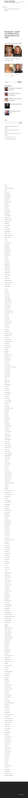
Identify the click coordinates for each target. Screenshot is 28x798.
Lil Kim (6, 571)
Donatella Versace (8, 335)
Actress (6, 186)
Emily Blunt (7, 353)
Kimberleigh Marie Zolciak (9, 539)
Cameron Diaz (7, 272)
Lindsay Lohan (7, 583)
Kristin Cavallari (7, 545)
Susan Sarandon (8, 738)
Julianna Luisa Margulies (9, 482)
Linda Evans (7, 579)
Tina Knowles (7, 755)
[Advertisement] (14, 22)
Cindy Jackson (7, 310)
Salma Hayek (7, 710)
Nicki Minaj (7, 653)
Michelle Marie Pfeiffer (9, 638)
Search (6, 120)
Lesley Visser (7, 569)
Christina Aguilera (8, 300)
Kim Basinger (7, 526)
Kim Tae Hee (7, 535)
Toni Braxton (7, 759)
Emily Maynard (7, 357)
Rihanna (6, 698)
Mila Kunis (6, 645)
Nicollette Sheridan (8, 659)
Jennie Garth (7, 441)
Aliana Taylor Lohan (8, 202)
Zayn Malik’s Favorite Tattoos (15, 104)
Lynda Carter (7, 592)
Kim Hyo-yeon (7, 530)
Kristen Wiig (7, 543)
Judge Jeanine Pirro (8, 475)
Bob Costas (7, 260)
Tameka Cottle (7, 744)
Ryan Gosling (7, 708)
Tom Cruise (7, 757)
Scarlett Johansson (8, 722)
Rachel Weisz (7, 691)
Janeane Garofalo (8, 435)
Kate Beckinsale (7, 500)
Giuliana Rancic (7, 394)
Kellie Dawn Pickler (8, 522)
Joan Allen (6, 467)
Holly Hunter (7, 416)
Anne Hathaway (7, 229)
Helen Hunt (7, 412)
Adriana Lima (7, 192)
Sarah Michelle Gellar (8, 720)
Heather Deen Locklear (9, 408)
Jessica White (7, 465)
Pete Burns (7, 679)
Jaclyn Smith (7, 429)
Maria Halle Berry (8, 606)
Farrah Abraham (7, 370)
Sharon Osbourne (8, 728)
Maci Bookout (7, 594)
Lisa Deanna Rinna (8, 585)
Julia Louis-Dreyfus (8, 478)
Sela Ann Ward (7, 724)
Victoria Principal (8, 765)
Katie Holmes (7, 516)
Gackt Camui (7, 382)
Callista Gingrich (7, 270)
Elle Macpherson (8, 347)
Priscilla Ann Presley (8, 685)
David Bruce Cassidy (8, 321)
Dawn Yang (7, 325)
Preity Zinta (7, 683)
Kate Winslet (7, 506)
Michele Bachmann (8, 636)
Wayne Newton (7, 769)
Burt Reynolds (7, 266)
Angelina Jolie (7, 221)
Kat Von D (6, 498)
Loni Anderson (7, 588)
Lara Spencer (7, 555)
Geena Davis (7, 388)
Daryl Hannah (7, 319)
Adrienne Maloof (8, 196)
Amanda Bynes (7, 213)
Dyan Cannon (7, 343)
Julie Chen (6, 488)
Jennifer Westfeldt (8, 455)
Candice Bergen (7, 274)
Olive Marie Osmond (8, 665)
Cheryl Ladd (7, 292)
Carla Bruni (7, 276)
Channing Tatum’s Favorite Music (10, 139)
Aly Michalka (7, 209)
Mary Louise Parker (8, 618)
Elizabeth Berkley (8, 345)
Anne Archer (7, 227)
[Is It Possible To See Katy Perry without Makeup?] (6, 95)
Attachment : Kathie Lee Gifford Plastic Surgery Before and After (12, 34)
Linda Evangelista (8, 577)
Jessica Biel (7, 461)
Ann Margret (7, 223)
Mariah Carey (7, 608)
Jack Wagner (7, 427)
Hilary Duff (6, 414)
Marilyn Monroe (7, 610)
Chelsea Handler (8, 286)
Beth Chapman (7, 253)
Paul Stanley (7, 677)
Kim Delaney (7, 528)
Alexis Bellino (7, 200)
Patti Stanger (7, 675)
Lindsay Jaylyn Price (8, 581)
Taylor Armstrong (8, 748)
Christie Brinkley (7, 298)
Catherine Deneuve (8, 280)
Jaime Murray (7, 433)
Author (6, 239)
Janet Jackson (7, 437)
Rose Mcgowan (7, 700)
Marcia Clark (7, 602)
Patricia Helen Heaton (9, 671)
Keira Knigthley (7, 520)
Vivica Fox (6, 767)
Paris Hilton (7, 667)
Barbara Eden (7, 247)
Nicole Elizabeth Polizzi (9, 655)
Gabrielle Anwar (7, 380)
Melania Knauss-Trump (9, 628)
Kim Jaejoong (7, 532)
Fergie (6, 378)
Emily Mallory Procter (8, 355)
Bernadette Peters (8, 251)
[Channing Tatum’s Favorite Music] (7, 113)
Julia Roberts (7, 480)
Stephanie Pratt (7, 732)
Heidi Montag (7, 410)
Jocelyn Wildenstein (8, 473)
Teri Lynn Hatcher (8, 751)
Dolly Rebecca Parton (8, 333)
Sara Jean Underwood (9, 714)
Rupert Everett (7, 706)
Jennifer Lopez (7, 451)
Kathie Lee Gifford (8, 510)
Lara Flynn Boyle (8, 553)
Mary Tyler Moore (8, 622)
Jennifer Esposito (8, 447)
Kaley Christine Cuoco (9, 490)
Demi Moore (7, 329)
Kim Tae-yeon (7, 537)
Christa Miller (7, 296)
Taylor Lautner (7, 750)
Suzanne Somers (8, 742)
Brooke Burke (7, 264)
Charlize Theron (7, 284)
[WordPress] (23, 794)
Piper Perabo (7, 681)
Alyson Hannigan (8, 211)
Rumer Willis (7, 704)
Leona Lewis (7, 567)
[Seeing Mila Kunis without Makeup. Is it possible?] (6, 89)
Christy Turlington (8, 306)
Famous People (7, 365)
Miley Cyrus (7, 647)
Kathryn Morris (7, 512)
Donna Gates (7, 337)
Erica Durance (7, 361)
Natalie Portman (7, 651)
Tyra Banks (6, 763)
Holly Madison (7, 418)
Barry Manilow (7, 249)
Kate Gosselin (7, 504)
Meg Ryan (6, 624)
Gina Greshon (7, 390)
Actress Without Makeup (9, 188)
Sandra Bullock (7, 712)
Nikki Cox (6, 663)
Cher (5, 288)
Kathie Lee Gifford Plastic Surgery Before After (13, 43)
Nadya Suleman (7, 649)
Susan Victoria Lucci (8, 740)
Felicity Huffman (8, 374)
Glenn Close (7, 396)
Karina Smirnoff (7, 496)
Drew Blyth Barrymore (8, 341)
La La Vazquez (7, 549)
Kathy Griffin (7, 514)
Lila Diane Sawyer (8, 573)
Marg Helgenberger (8, 604)
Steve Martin (7, 734)
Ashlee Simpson (7, 231)
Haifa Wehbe (7, 406)
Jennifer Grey (7, 449)
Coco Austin (7, 315)
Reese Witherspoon (8, 695)
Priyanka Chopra (7, 687)
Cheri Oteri (6, 290)
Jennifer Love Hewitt (8, 453)
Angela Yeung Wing (8, 219)
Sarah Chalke (7, 716)
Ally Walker (7, 207)
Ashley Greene (7, 233)
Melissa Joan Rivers (8, 632)
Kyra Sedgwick (7, 547)
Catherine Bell (7, 278)
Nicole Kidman (7, 657)
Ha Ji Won (6, 404)
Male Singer (7, 598)
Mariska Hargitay (8, 612)
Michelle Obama (7, 640)
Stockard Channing (8, 736)
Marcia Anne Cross (8, 600)
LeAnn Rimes (7, 563)
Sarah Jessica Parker (8, 718)
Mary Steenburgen (8, 620)
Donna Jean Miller (8, 339)
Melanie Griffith (7, 630)
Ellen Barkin (7, 349)
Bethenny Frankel (8, 255)
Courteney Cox (7, 317)
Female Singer (7, 376)
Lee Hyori (6, 565)
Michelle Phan (7, 641)
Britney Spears (7, 262)
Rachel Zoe (7, 693)
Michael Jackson (8, 634)
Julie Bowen (7, 486)
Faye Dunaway (7, 372)
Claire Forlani (7, 313)
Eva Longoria (7, 363)
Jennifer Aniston (7, 443)
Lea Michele (7, 561)
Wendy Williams (7, 771)
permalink (12, 76)
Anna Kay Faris (7, 225)
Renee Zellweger (8, 696)
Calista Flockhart (8, 268)
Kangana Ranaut (8, 492)
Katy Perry (6, 518)
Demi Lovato (7, 327)
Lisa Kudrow (7, 587)
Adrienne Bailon (7, 194)
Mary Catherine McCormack (10, 616)
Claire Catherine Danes (9, 312)
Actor (6, 184)
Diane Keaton (7, 331)
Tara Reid (6, 746)
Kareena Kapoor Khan (9, 494)
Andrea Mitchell (7, 217)
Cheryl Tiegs (7, 294)
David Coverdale (7, 323)
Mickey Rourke (7, 643)
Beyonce (6, 257)
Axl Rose (6, 241)
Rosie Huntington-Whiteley (9, 702)
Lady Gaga (6, 551)
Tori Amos (6, 761)
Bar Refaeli (7, 245)
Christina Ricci (7, 304)
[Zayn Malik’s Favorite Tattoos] (7, 106)
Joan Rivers (7, 469)
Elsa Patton (7, 351)
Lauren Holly (7, 559)
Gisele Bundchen (8, 392)
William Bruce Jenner (8, 773)
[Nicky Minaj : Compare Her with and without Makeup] (6, 100)
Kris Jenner (7, 541)
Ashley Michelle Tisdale (9, 235)
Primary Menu (22, 1)
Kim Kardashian (7, 533)
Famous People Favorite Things (10, 367)
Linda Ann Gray (7, 575)
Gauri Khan (7, 386)
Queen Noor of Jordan (9, 689)
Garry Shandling (7, 384)
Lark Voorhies (7, 557)
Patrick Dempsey (8, 673)
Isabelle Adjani (7, 423)
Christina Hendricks (8, 302)
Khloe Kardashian (8, 524)
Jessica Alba (7, 459)
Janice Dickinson (8, 439)
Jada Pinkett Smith (8, 431)
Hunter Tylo (7, 422)
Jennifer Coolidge (8, 445)
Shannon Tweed (7, 726)
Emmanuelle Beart (8, 359)
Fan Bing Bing (7, 368)
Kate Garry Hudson (8, 502)
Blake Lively (7, 258)
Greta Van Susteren (8, 400)
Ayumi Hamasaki (8, 243)
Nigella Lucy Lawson (8, 661)
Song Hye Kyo (7, 730)
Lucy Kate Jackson (8, 590)
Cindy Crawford (7, 308)
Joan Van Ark (7, 471)
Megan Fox (7, 626)
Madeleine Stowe (8, 596)
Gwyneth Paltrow (8, 402)
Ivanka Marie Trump (8, 425)
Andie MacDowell (8, 215)
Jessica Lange (7, 463)
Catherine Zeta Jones (8, 282)
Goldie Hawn (7, 398)
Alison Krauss (7, 205)
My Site (17, 74)
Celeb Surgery (9, 1)
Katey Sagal (7, 508)
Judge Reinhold (7, 477)
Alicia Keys (7, 203)
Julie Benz (6, 484)
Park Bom (6, 669)
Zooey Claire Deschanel (9, 775)
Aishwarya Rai (7, 198)
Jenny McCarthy (7, 457)
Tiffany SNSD (7, 753)
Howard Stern (7, 420)
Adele (6, 190)
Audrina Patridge (8, 237)
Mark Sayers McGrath (8, 614)
